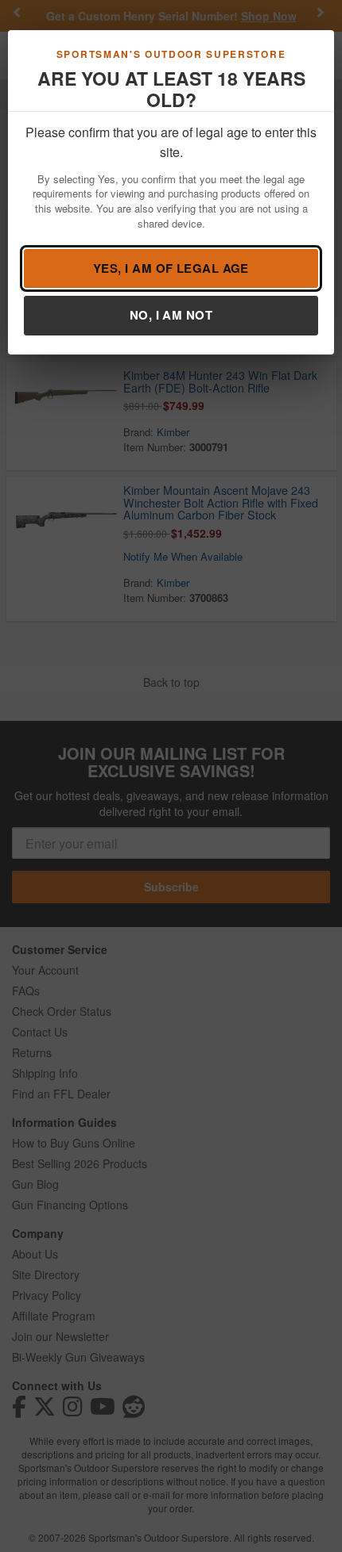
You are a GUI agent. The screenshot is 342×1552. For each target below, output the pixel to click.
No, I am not (171, 315)
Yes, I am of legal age (171, 268)
